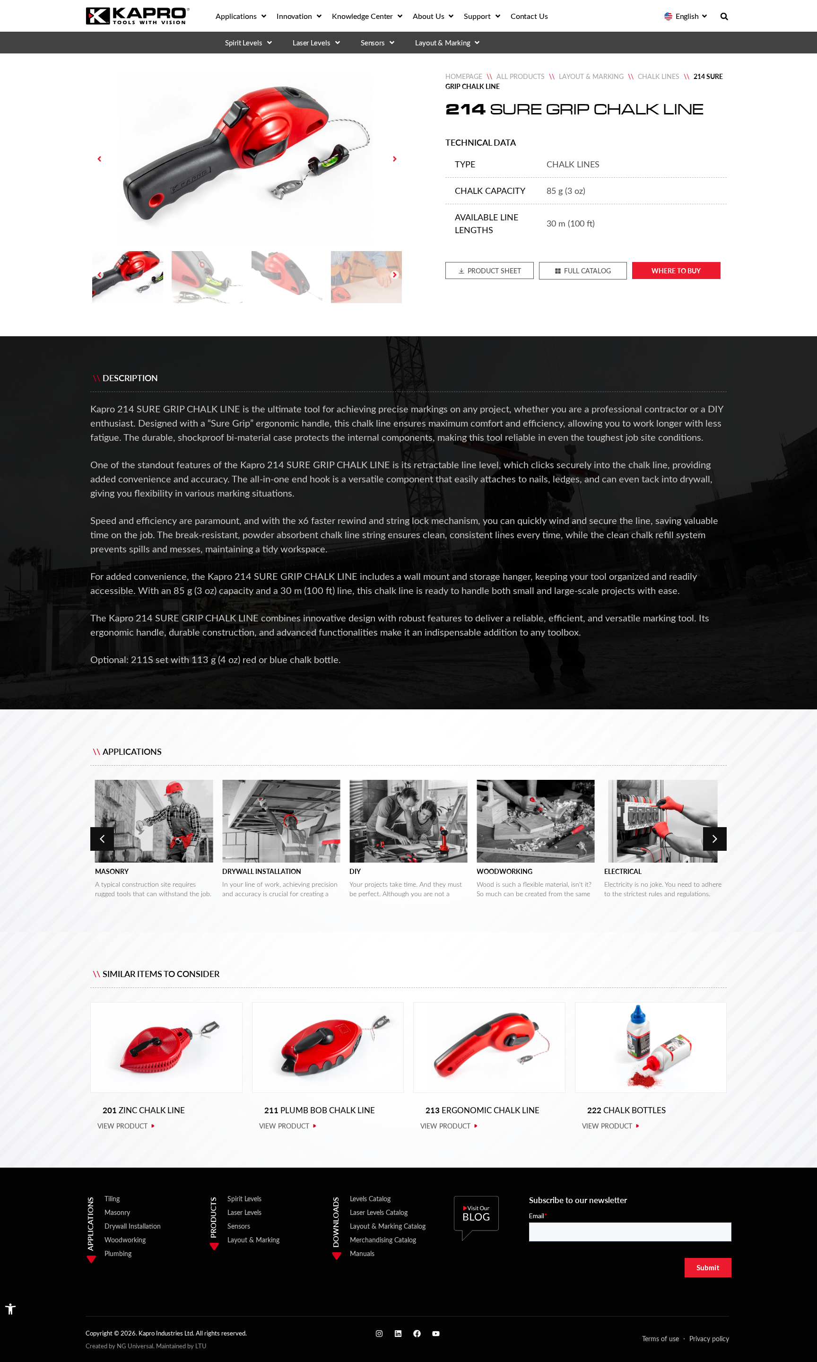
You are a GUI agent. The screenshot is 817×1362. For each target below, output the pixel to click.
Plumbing (117, 1253)
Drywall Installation (261, 871)
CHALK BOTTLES (626, 1110)
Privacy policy (709, 1338)
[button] (10, 1309)
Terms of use (660, 1338)
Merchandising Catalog (383, 1239)
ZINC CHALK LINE (144, 1110)
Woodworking (504, 871)
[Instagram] (379, 1333)
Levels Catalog (370, 1198)
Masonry (112, 871)
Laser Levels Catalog (379, 1212)
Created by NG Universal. (120, 1346)
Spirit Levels (244, 1198)
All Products (520, 76)
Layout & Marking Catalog (388, 1226)
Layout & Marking (591, 76)
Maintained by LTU (181, 1346)
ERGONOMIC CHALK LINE (482, 1110)
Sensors (238, 1226)
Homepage (463, 76)
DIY (355, 871)
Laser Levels (244, 1212)
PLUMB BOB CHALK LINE (319, 1110)
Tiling (112, 1198)
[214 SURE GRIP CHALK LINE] (247, 158)
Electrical (623, 871)
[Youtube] (435, 1333)
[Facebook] (417, 1333)
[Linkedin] (398, 1333)
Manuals (362, 1253)
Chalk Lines (658, 76)
